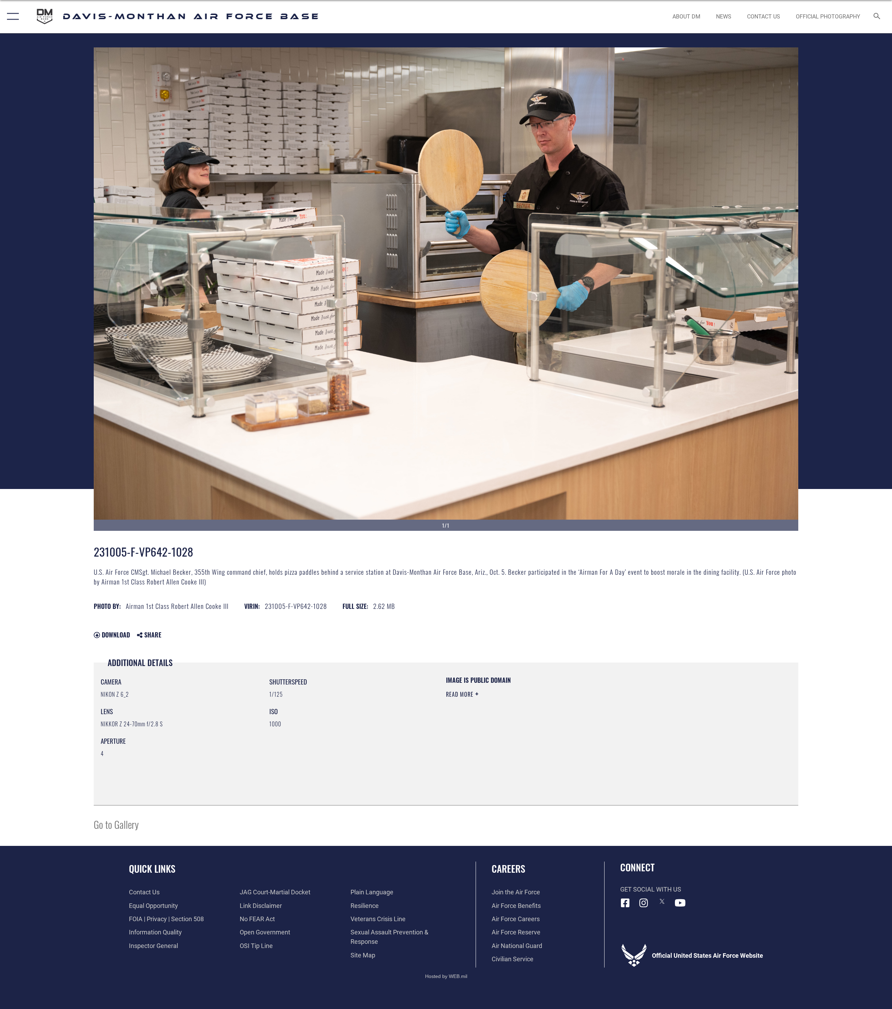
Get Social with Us (650, 889)
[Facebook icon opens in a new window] (625, 903)
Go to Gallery (116, 824)
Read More (460, 694)
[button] (11, 16)
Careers (508, 869)
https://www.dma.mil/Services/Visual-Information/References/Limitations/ (527, 729)
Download (115, 634)
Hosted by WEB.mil (446, 976)
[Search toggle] (877, 17)
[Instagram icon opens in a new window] (643, 903)
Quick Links (152, 869)
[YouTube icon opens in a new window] (680, 903)
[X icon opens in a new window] (662, 901)
